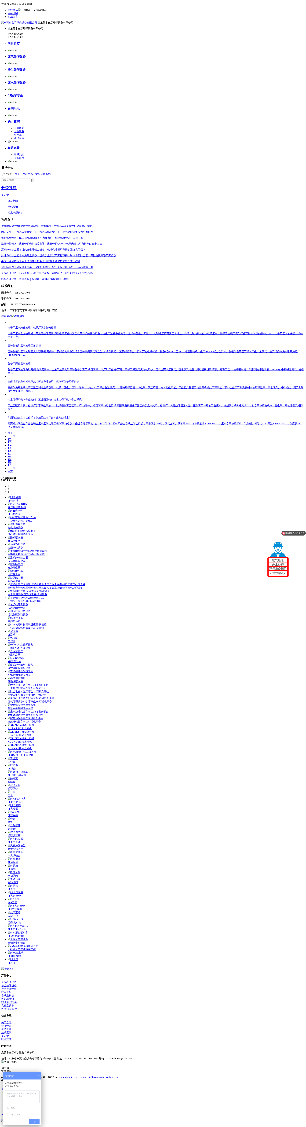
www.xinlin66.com (68, 1077)
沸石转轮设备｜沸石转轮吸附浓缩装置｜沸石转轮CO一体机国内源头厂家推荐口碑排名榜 (51, 243)
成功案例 (6, 1032)
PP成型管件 (7, 999)
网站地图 (13, 13)
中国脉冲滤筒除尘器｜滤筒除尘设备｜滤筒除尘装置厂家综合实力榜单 (40, 261)
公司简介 (19, 128)
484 (9, 445)
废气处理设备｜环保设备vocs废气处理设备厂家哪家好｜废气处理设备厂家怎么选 (47, 273)
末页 (10, 471)
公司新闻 (13, 200)
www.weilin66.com (109, 1077)
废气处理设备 (17, 56)
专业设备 (19, 131)
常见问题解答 (43, 174)
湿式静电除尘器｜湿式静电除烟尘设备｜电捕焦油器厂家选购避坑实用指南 (43, 249)
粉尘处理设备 (17, 69)
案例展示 (14, 108)
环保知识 (13, 206)
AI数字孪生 (15, 95)
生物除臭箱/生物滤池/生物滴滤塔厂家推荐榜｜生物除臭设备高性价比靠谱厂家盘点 (47, 226)
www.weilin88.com (88, 1077)
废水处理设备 (17, 82)
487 (9, 453)
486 (9, 450)
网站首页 (14, 43)
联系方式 (6, 1039)
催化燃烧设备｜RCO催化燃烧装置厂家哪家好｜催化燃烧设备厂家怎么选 (42, 237)
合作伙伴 (19, 138)
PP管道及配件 (9, 1009)
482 (9, 439)
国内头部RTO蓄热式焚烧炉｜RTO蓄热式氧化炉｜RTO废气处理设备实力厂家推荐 (47, 232)
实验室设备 (7, 1005)
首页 (17, 174)
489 (9, 459)
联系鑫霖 (14, 148)
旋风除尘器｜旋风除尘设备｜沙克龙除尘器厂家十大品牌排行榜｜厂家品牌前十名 (47, 267)
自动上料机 (7, 995)
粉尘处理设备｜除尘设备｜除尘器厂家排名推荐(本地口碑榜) (35, 279)
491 (9, 465)
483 (9, 442)
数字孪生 (6, 992)
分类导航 (9, 188)
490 (9, 462)
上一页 (11, 436)
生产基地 (19, 134)
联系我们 (19, 154)
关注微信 (13, 10)
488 (9, 456)
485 (9, 448)
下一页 (11, 468)
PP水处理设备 (9, 1002)
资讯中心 (27, 174)
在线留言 (13, 16)
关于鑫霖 (14, 121)
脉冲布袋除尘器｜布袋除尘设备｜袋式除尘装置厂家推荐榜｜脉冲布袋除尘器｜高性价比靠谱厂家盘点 (58, 255)
